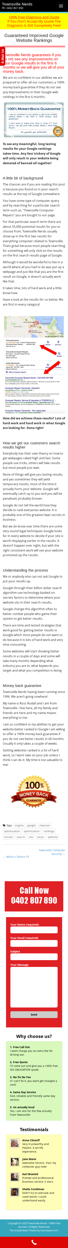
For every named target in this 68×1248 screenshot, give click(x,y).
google (31, 825)
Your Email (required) (24, 938)
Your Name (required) (24, 924)
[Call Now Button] (34, 1242)
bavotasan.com (49, 1230)
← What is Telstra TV (16, 856)
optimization (32, 831)
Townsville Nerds (17, 4)
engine (19, 825)
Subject (15, 951)
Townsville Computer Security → (52, 852)
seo (31, 837)
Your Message (19, 965)
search (21, 837)
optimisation (12, 831)
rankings (48, 831)
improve (44, 825)
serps (40, 837)
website (53, 837)
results (8, 837)
